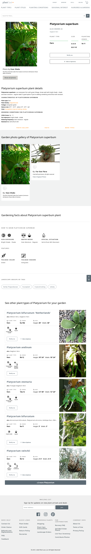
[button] (84, 16)
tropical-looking (17, 109)
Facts (47, 127)
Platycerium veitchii (18, 450)
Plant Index (23, 524)
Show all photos (10, 78)
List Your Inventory (62, 534)
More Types (70, 127)
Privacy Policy (78, 531)
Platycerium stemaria (19, 381)
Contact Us (5, 524)
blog (81, 2)
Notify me (70, 55)
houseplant (8, 109)
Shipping (40, 524)
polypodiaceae (13, 103)
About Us (76, 524)
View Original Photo (39, 177)
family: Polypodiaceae (10, 287)
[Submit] (87, 16)
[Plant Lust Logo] (8, 2)
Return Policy (24, 531)
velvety (24, 109)
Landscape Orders (44, 532)
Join (62, 507)
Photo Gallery (22, 127)
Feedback (5, 539)
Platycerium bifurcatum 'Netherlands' (29, 312)
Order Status (6, 527)
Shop (55, 2)
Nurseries (23, 534)
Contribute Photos (62, 537)
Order (63, 2)
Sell (72, 2)
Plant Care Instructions (42, 528)
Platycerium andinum (19, 347)
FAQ (3, 536)
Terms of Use (78, 527)
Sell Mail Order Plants (61, 529)
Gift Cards (23, 527)
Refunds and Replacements (7, 531)
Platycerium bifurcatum (20, 416)
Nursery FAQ (60, 525)
